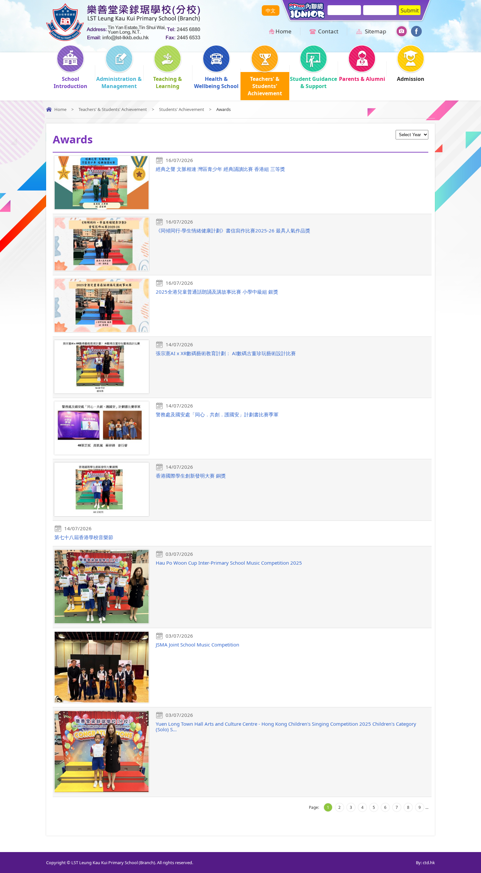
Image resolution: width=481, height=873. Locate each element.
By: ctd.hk (425, 862)
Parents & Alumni (362, 78)
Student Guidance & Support (313, 82)
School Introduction (70, 82)
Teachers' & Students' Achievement (265, 86)
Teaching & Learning (167, 82)
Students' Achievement (181, 109)
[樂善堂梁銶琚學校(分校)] (123, 39)
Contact (328, 31)
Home (284, 31)
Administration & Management (119, 82)
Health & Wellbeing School (216, 82)
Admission (410, 78)
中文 (271, 10)
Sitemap (375, 31)
